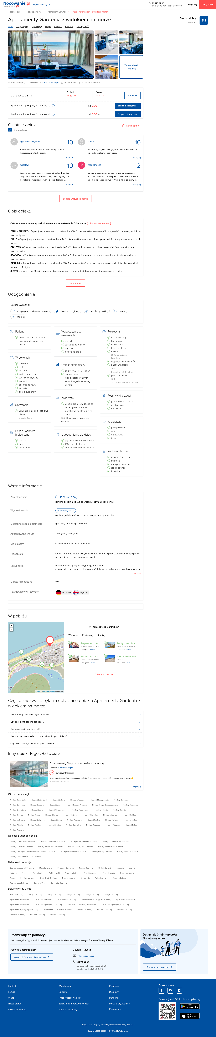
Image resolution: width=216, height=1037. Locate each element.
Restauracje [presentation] (88, 635)
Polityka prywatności (119, 1003)
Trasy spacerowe (68, 878)
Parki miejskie (38, 873)
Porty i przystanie (127, 873)
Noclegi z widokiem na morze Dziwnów (25, 856)
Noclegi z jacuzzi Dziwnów (127, 851)
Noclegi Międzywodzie (100, 800)
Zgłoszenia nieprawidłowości (74, 1003)
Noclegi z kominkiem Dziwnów (50, 846)
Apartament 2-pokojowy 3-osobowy (48, 904)
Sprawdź (132, 95)
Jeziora (132, 868)
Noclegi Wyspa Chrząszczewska (105, 805)
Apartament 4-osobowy (67, 899)
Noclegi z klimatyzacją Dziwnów (80, 846)
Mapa (48, 26)
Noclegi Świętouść (37, 820)
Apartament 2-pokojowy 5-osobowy (115, 904)
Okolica (69, 26)
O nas (11, 997)
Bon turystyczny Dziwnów (102, 851)
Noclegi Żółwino (54, 825)
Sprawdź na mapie (50, 82)
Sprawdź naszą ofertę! (157, 967)
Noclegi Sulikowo (131, 815)
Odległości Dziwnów (59, 883)
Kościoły (13, 873)
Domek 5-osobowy (17, 914)
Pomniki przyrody (90, 873)
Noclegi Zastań (37, 810)
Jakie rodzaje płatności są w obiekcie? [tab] (30, 714)
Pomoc (11, 991)
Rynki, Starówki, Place (48, 878)
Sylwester (104, 1024)
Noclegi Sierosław (91, 815)
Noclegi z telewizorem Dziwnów (23, 841)
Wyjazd (99, 92)
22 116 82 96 (158, 3)
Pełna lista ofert (101, 878)
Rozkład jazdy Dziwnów (19, 883)
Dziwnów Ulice (39, 883)
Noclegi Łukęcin (101, 810)
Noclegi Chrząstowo (18, 810)
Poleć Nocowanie (17, 1009)
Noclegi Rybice (34, 815)
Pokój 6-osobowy (111, 894)
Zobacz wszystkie (104, 674)
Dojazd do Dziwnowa (65, 868)
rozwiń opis (75, 283)
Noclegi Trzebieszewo (81, 810)
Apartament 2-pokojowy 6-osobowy (24, 909)
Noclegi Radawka (121, 800)
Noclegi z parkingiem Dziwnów (53, 841)
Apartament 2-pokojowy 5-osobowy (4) (30, 114)
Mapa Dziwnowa (45, 868)
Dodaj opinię (132, 125)
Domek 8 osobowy (57, 914)
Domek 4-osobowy (124, 909)
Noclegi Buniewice (17, 805)
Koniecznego (17, 82)
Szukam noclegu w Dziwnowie (22, 868)
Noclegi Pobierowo (74, 820)
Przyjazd (70, 92)
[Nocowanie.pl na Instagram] (179, 991)
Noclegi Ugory (56, 820)
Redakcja (114, 986)
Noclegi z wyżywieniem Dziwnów (84, 841)
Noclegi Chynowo (52, 815)
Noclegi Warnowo (17, 830)
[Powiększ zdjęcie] (106, 42)
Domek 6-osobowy (37, 914)
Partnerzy (114, 997)
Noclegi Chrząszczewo (58, 810)
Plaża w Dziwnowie (127, 656)
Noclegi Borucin (119, 810)
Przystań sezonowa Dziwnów (96, 643)
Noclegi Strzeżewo (130, 805)
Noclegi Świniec (16, 815)
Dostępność (83, 26)
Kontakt (12, 986)
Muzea (24, 873)
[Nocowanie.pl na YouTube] (170, 991)
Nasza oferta (14, 1003)
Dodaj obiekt (208, 4)
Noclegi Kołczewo (112, 820)
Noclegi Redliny (94, 820)
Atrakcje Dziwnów (105, 868)
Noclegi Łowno (55, 805)
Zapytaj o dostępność (127, 105)
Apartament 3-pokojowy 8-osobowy (58, 909)
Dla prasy (114, 991)
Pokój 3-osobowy (54, 894)
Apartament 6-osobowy (19, 904)
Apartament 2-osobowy (19, 899)
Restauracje (85, 878)
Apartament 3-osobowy (43, 899)
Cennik (58, 26)
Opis (10, 26)
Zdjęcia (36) (22, 26)
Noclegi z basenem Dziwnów (21, 846)
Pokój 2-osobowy (35, 894)
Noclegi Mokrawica (17, 820)
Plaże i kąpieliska (71, 873)
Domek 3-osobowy (104, 909)
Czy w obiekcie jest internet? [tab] (25, 729)
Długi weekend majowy (91, 1024)
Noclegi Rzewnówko (18, 800)
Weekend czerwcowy (117, 1024)
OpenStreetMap (49, 691)
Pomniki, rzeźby (109, 873)
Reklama (63, 991)
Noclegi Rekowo (132, 825)
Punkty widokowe (27, 878)
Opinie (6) (37, 26)
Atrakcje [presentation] (102, 635)
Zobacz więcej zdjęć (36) (131, 67)
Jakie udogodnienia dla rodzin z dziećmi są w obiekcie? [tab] (38, 736)
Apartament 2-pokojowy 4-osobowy (81, 904)
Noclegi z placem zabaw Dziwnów (115, 841)
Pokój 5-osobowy (92, 894)
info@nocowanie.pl (85, 955)
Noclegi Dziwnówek (39, 800)
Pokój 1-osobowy (16, 894)
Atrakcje (121, 868)
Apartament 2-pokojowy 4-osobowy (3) (30, 105)
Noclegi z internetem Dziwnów (110, 846)
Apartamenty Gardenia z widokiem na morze (59, 19)
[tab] (74, 635)
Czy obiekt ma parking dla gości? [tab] (27, 721)
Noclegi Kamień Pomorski (77, 805)
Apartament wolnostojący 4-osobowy (96, 899)
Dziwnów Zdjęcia (119, 878)
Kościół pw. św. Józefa (92, 656)
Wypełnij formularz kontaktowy (30, 957)
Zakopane (131, 1024)
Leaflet (38, 691)
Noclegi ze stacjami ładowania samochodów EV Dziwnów (32, 851)
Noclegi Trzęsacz (113, 825)
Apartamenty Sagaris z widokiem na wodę (77, 763)
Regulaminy (115, 1008)
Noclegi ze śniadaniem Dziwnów (73, 851)
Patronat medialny (68, 1009)
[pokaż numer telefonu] (99, 223)
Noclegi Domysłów (73, 825)
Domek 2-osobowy (84, 909)
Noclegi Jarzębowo (94, 825)
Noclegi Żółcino (59, 800)
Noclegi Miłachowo (110, 815)
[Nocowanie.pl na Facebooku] (161, 991)
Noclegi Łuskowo (132, 820)
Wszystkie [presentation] (73, 635)
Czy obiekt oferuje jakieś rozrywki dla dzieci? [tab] (33, 743)
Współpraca (65, 986)
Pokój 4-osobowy (73, 894)
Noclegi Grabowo (37, 805)
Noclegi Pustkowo (35, 825)
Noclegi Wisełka (16, 825)
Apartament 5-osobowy (125, 899)
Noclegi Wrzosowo (77, 800)
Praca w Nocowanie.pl (70, 997)
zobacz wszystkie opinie (75, 198)
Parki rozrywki (54, 873)
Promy (12, 878)
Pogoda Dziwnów (86, 868)
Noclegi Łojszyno (71, 815)
